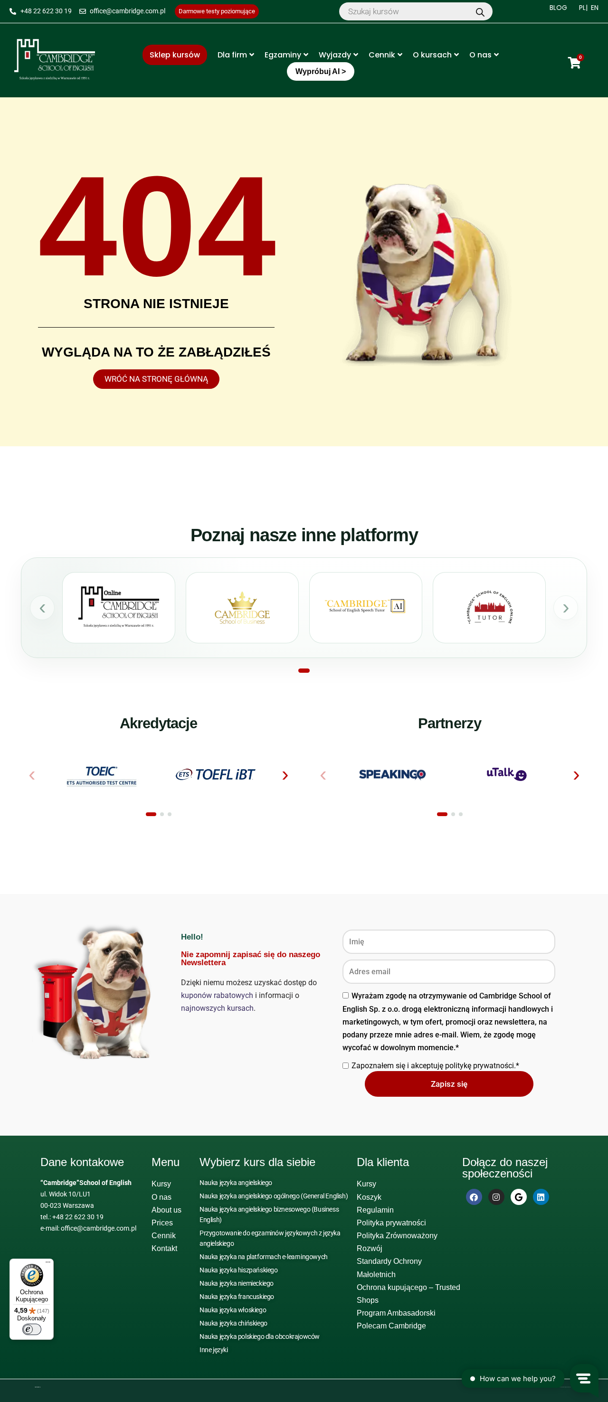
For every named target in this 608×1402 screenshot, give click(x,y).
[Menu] (48, 1264)
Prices (162, 1223)
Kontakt (164, 1248)
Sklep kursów (175, 54)
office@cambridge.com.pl (98, 1228)
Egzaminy (283, 54)
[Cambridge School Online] (118, 607)
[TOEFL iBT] (216, 774)
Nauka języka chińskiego (233, 1323)
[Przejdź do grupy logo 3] (169, 814)
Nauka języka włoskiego (233, 1310)
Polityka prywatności (391, 1223)
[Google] (519, 1197)
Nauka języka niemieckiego (237, 1283)
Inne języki (214, 1350)
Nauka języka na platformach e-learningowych (264, 1257)
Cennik (382, 54)
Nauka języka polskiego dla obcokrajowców (260, 1336)
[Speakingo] (393, 774)
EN (594, 7)
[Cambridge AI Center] (365, 607)
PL (582, 7)
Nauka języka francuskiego (237, 1296)
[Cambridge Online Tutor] (489, 607)
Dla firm (232, 54)
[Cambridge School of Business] (242, 607)
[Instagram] (496, 1197)
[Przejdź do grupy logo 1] (151, 814)
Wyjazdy (335, 54)
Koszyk (369, 1197)
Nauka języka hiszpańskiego (239, 1270)
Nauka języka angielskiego (236, 1182)
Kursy (161, 1184)
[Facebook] (474, 1197)
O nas (480, 54)
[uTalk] (507, 774)
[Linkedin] (541, 1197)
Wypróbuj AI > (320, 71)
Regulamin (375, 1210)
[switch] (31, 1329)
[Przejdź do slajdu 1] (304, 670)
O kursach (432, 54)
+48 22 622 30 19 (78, 1217)
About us (166, 1210)
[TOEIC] (101, 774)
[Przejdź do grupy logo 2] (162, 814)
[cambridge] (54, 60)
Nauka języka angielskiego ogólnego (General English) (274, 1196)
